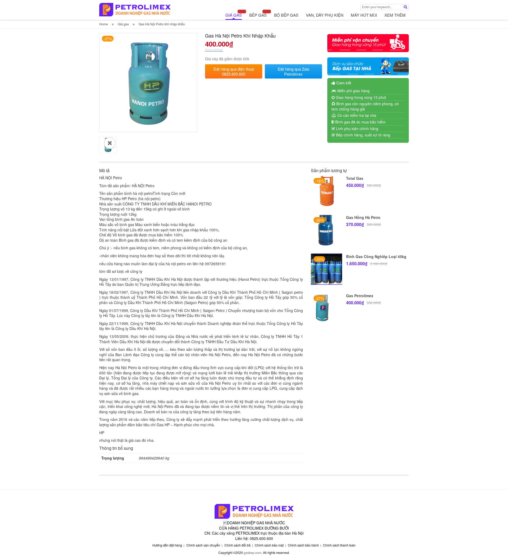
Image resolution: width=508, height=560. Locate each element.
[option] (148, 83)
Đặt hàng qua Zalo (293, 71)
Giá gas (123, 24)
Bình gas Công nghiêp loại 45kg (376, 256)
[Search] (405, 7)
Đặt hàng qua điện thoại (234, 71)
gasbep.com (252, 552)
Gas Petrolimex (359, 295)
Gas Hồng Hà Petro (363, 217)
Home (103, 24)
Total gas (354, 178)
